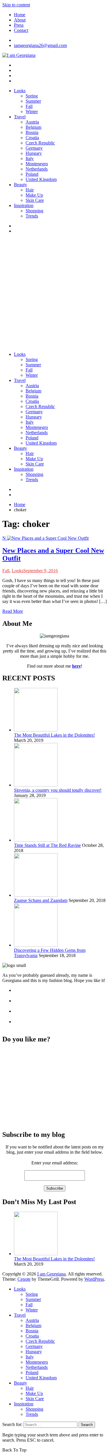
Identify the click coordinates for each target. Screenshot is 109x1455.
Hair (30, 189)
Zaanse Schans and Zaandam (40, 900)
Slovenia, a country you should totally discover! (57, 790)
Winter (32, 111)
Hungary (34, 153)
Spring (32, 95)
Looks (20, 90)
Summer (33, 101)
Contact (21, 30)
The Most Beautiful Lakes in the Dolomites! (54, 735)
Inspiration (23, 205)
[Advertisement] (54, 292)
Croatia (32, 137)
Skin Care (35, 200)
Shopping (34, 210)
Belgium (33, 127)
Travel (20, 116)
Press (19, 25)
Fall (29, 106)
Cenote (24, 1279)
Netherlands (37, 168)
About (20, 19)
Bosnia (32, 132)
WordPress (94, 1279)
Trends (32, 215)
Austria (32, 121)
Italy (30, 158)
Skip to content (16, 4)
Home (19, 14)
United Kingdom (41, 179)
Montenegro (37, 163)
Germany (34, 148)
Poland (32, 174)
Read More (12, 611)
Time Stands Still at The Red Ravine (47, 845)
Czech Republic (40, 142)
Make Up (34, 195)
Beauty (20, 184)
